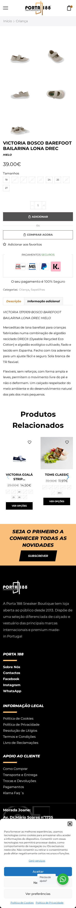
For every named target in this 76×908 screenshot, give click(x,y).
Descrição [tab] (13, 301)
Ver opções (19, 505)
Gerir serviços (37, 860)
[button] (70, 824)
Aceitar (38, 871)
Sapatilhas (38, 289)
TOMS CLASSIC (57, 475)
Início (7, 21)
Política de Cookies (22, 902)
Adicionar (40, 216)
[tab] (13, 301)
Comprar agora (40, 234)
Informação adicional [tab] (43, 301)
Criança (22, 21)
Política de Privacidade (49, 902)
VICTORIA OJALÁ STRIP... (19, 477)
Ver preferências (38, 894)
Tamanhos (11, 173)
